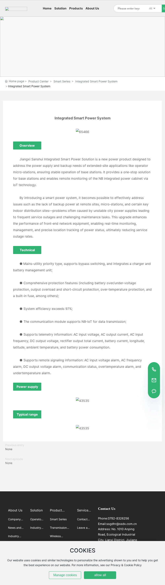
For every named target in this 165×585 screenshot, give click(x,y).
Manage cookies (65, 575)
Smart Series (62, 81)
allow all (100, 575)
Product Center (38, 81)
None (8, 449)
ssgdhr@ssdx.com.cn (121, 524)
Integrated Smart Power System (96, 81)
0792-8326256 (118, 518)
